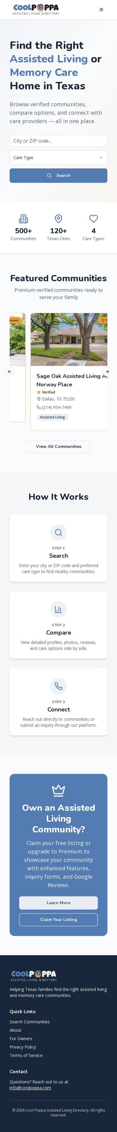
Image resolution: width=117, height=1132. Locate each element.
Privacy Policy (23, 1047)
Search (63, 175)
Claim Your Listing (58, 919)
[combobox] (58, 157)
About (15, 1030)
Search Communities (30, 1022)
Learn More (58, 903)
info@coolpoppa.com (30, 1088)
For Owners (21, 1038)
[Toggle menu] (101, 10)
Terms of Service (26, 1055)
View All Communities (58, 446)
